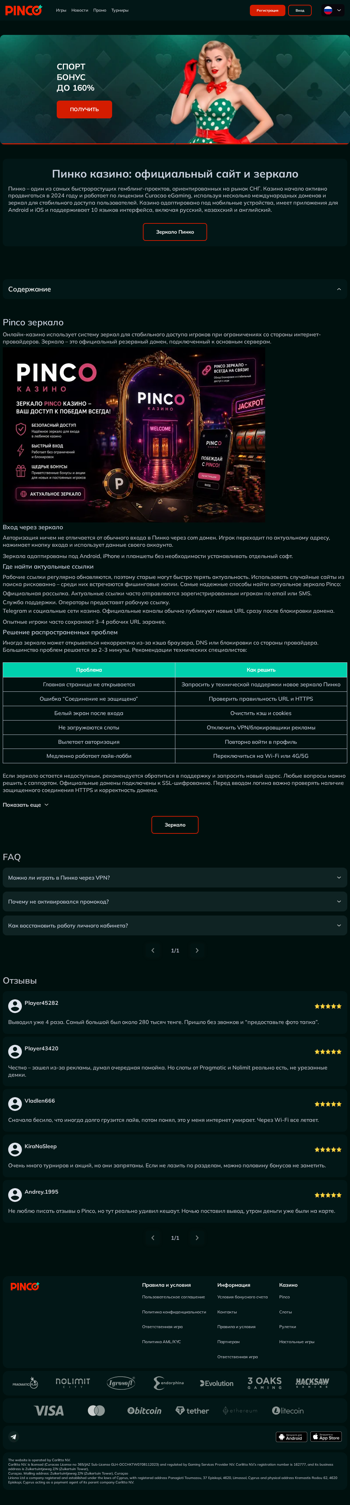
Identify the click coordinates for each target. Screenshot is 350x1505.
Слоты (285, 1311)
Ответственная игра (162, 1326)
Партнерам (228, 1341)
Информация (233, 1285)
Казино (288, 1285)
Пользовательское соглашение (173, 1296)
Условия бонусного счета (242, 1296)
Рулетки (287, 1326)
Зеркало (175, 824)
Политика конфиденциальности (174, 1311)
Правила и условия (166, 1285)
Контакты (227, 1311)
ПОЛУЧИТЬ (84, 109)
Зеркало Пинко (175, 232)
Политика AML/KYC (161, 1341)
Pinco (284, 1296)
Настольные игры (296, 1341)
